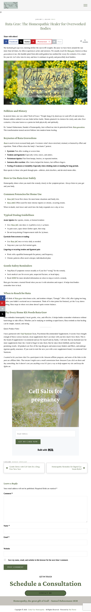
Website (7, 548)
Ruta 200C (11, 203)
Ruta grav (71, 51)
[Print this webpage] (2, 308)
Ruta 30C (10, 199)
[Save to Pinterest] (2, 303)
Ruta (5, 143)
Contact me (45, 593)
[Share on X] (2, 314)
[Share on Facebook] (2, 298)
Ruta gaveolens (78, 127)
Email (6, 537)
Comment (8, 493)
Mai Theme (72, 610)
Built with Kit (45, 450)
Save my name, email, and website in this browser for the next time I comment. (38, 560)
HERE (13, 278)
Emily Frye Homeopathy (36, 610)
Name (7, 526)
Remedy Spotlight (19, 462)
